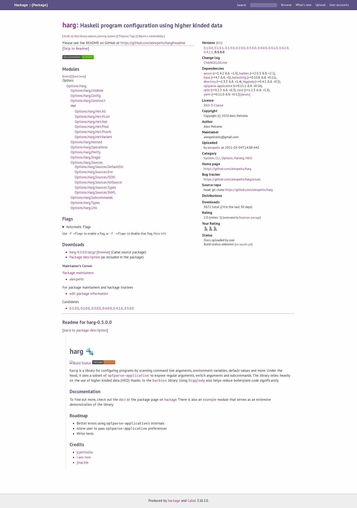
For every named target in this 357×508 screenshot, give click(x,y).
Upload (320, 5)
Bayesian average (249, 217)
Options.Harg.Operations (89, 147)
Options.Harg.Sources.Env (94, 172)
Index (66, 76)
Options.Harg (76, 86)
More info (160, 233)
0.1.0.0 (74, 308)
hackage (170, 399)
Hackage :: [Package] (30, 5)
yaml (207, 94)
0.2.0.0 (85, 308)
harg (69, 24)
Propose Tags (127, 36)
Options (227, 158)
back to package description (85, 330)
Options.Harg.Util (84, 208)
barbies (244, 73)
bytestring (239, 77)
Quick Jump (78, 76)
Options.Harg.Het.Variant (93, 137)
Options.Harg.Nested (86, 142)
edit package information (88, 293)
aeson (208, 73)
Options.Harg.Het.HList (92, 116)
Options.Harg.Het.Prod (91, 126)
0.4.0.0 (107, 308)
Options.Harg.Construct (88, 100)
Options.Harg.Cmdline (87, 90)
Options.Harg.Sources (86, 162)
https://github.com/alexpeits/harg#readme (152, 43)
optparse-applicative (218, 86)
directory (210, 81)
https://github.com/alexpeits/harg (227, 169)
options (92, 36)
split (207, 90)
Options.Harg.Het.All (90, 111)
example (209, 399)
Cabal (192, 500)
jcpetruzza (84, 452)
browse (103, 252)
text (240, 90)
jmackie (82, 462)
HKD (248, 158)
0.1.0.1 (219, 48)
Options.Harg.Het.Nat (91, 121)
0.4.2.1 (208, 52)
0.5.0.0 (129, 308)
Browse (286, 5)
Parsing (239, 158)
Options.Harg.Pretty (85, 152)
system (111, 36)
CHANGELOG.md (215, 62)
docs (122, 399)
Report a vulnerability (151, 36)
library (83, 36)
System (209, 158)
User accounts (339, 5)
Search (242, 5)
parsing (102, 36)
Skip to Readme (76, 48)
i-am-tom (84, 457)
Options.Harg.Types (85, 202)
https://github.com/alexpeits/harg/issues (232, 179)
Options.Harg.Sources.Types (95, 187)
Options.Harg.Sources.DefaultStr (99, 167)
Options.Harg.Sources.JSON (95, 177)
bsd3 (66, 36)
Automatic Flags (78, 227)
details (245, 94)
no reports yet (244, 244)
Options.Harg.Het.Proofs (93, 131)
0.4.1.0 (118, 308)
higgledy (248, 81)
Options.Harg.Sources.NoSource (98, 182)
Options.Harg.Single (85, 157)
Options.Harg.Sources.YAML (95, 192)
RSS (219, 43)
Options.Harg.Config (85, 95)
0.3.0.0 (96, 308)
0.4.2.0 (283, 48)
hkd (76, 36)
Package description (84, 257)
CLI (217, 158)
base (207, 77)
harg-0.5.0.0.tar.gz (82, 252)
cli (72, 36)
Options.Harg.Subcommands (92, 197)
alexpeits (76, 279)
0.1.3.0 (229, 48)
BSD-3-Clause (213, 105)
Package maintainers (77, 272)
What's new (304, 5)
